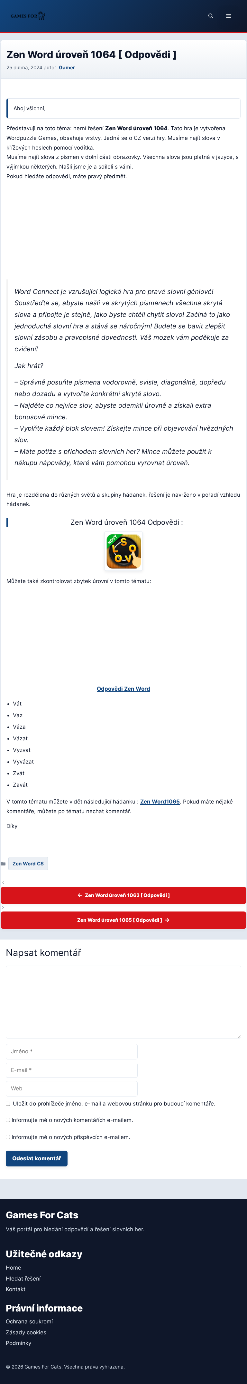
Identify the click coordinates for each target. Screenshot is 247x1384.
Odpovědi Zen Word (123, 689)
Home (13, 1267)
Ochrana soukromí (29, 1321)
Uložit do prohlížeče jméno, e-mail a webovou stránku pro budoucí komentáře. (114, 1103)
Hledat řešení (23, 1278)
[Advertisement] (123, 232)
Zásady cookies (26, 1332)
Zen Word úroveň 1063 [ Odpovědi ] (127, 895)
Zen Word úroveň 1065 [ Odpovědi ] (119, 920)
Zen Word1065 (160, 801)
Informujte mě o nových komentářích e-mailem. (72, 1120)
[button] (211, 16)
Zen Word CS (28, 864)
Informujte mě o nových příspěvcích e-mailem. (71, 1137)
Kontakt (15, 1289)
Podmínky (18, 1343)
